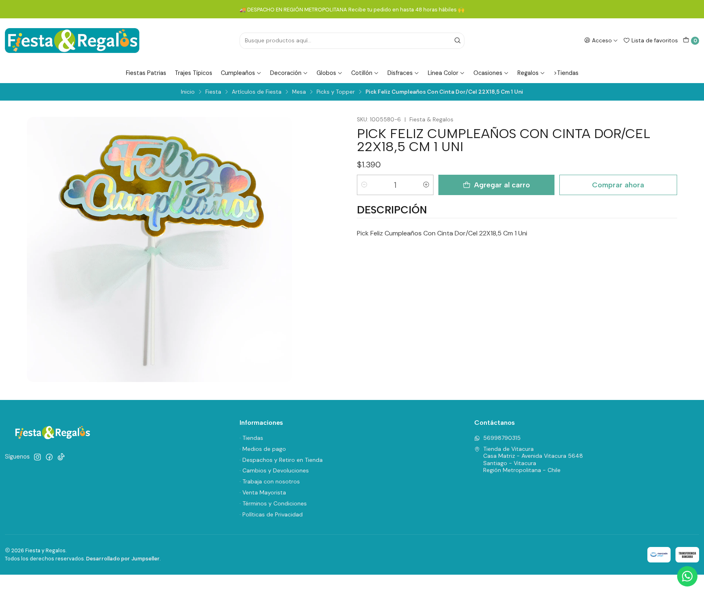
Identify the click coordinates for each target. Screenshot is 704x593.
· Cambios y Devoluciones (274, 470)
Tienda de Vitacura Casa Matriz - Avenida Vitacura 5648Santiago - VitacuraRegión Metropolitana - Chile (533, 459)
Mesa (299, 92)
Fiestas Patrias (146, 73)
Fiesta (213, 92)
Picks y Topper (336, 92)
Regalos (528, 73)
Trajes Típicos (193, 73)
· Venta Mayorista (263, 492)
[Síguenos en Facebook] (49, 457)
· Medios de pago (263, 448)
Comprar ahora (618, 184)
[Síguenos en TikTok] (61, 457)
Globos (326, 73)
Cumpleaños (238, 73)
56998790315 (502, 437)
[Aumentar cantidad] (426, 185)
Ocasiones (487, 73)
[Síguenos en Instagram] (37, 457)
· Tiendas (251, 437)
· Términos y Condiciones (273, 503)
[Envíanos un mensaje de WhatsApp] (687, 576)
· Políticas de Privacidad (271, 514)
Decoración (285, 73)
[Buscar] (457, 41)
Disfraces (400, 73)
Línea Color (443, 73)
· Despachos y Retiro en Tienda (281, 459)
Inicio (188, 92)
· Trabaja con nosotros (270, 481)
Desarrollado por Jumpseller (123, 558)
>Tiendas (566, 73)
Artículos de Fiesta (257, 92)
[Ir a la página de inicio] (72, 40)
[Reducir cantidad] (364, 185)
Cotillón (361, 73)
